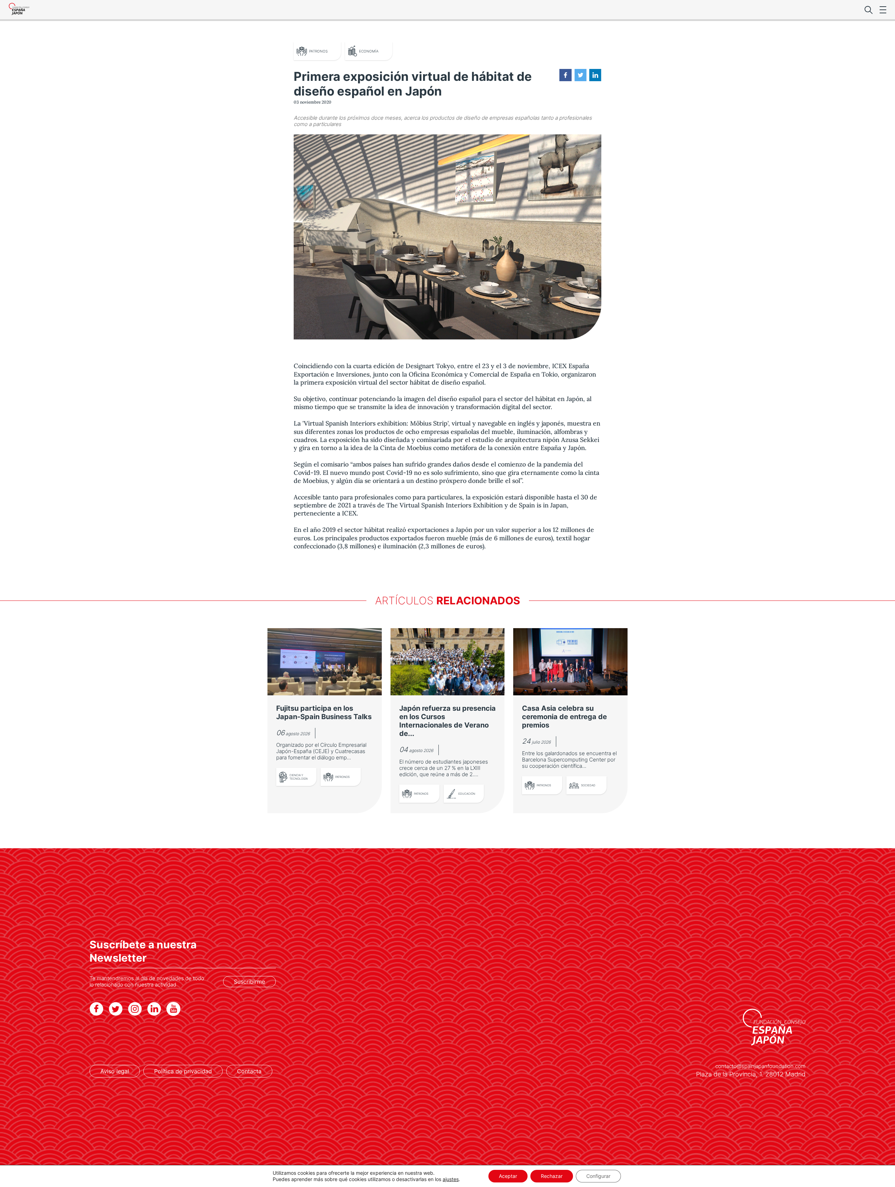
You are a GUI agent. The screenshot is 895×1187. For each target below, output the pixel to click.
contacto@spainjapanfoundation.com (760, 1066)
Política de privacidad (183, 1071)
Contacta (249, 1071)
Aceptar (508, 1176)
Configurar (598, 1176)
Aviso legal (114, 1071)
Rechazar (552, 1176)
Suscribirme (249, 981)
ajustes (451, 1179)
